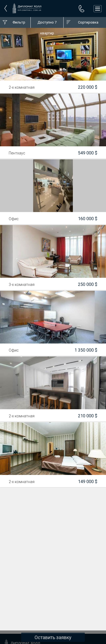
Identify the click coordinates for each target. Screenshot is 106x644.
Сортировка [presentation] (88, 22)
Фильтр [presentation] (19, 22)
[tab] (15, 22)
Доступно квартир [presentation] (47, 24)
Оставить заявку (53, 637)
